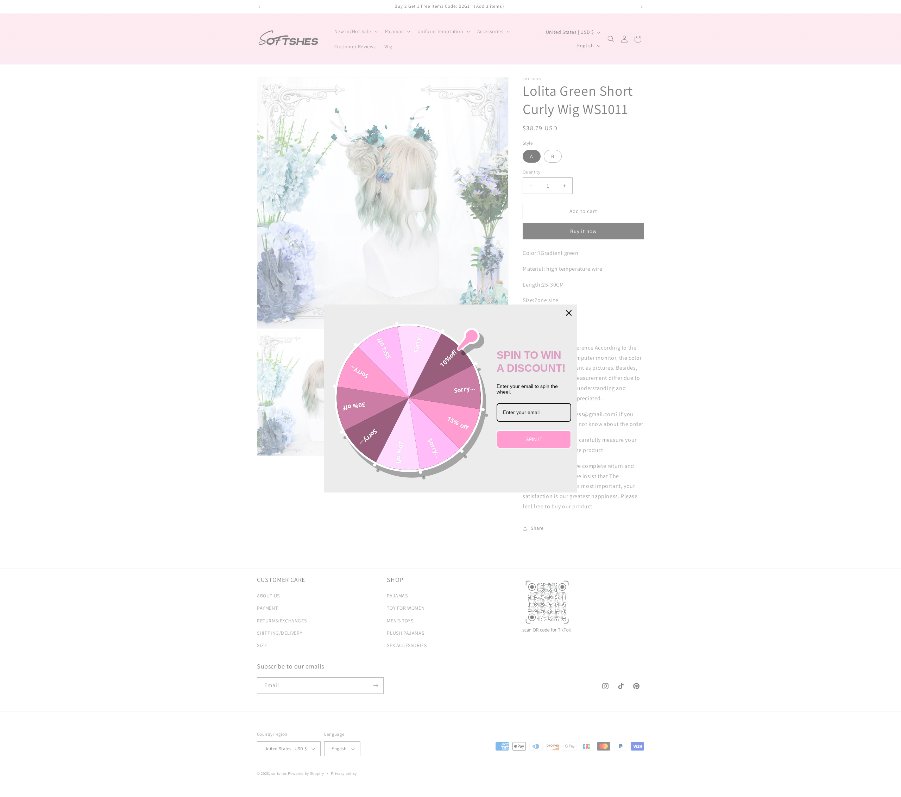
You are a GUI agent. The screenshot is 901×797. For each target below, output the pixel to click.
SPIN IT (534, 439)
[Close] (568, 313)
